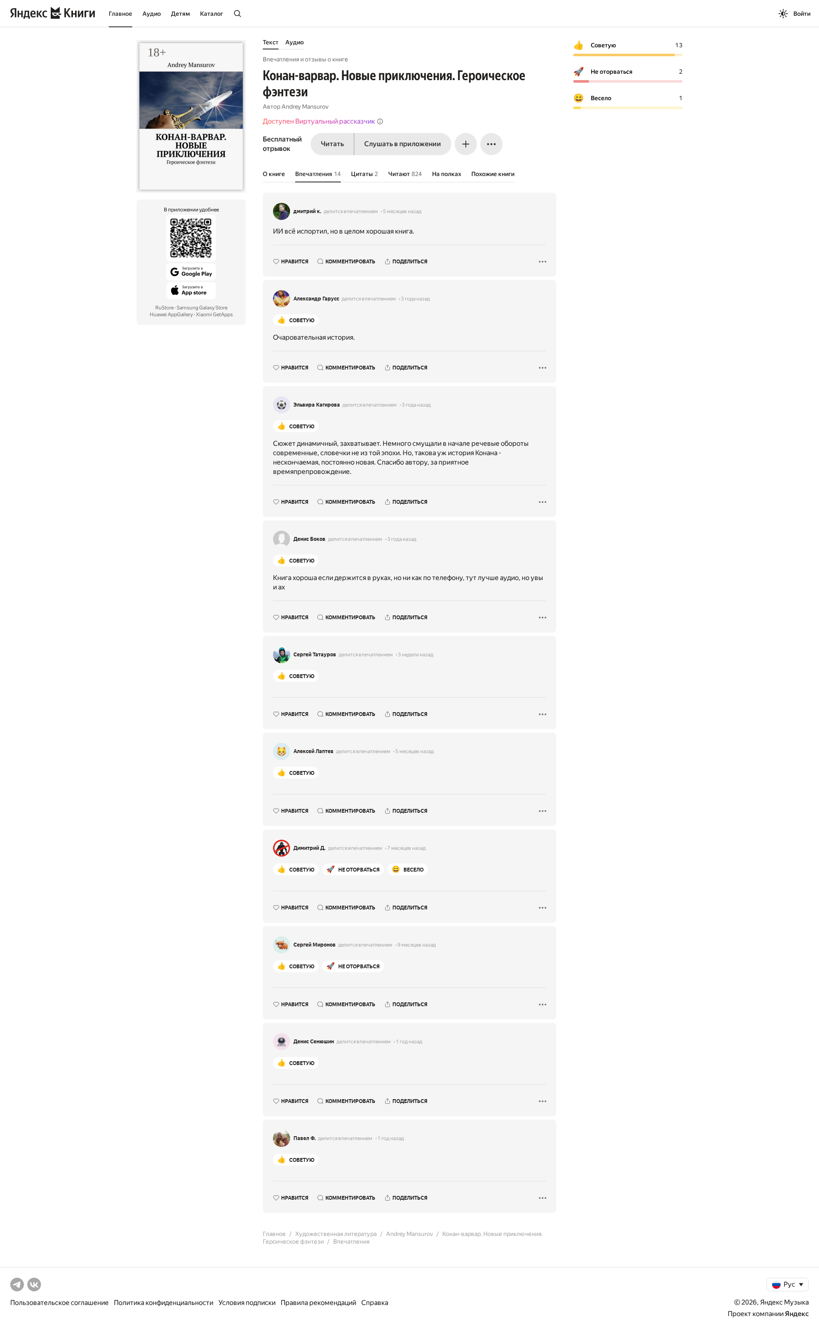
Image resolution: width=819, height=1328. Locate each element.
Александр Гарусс (316, 299)
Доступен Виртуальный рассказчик (319, 121)
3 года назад (415, 299)
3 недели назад (415, 655)
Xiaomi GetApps (214, 315)
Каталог (211, 13)
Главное (120, 13)
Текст (271, 42)
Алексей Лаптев (313, 751)
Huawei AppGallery (171, 315)
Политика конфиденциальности (163, 1303)
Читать (332, 144)
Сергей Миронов (314, 945)
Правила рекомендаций (318, 1303)
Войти (801, 13)
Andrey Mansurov (305, 106)
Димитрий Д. (309, 848)
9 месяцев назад (417, 945)
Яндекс (797, 1314)
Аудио (151, 13)
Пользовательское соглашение (59, 1303)
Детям (180, 13)
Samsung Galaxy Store (202, 308)
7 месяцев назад (406, 848)
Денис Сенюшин (313, 1042)
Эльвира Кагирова (316, 405)
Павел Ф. (304, 1138)
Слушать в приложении (402, 144)
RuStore (164, 308)
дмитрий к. (307, 211)
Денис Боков (309, 539)
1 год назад (409, 1042)
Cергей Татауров (314, 655)
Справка (374, 1303)
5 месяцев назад (402, 211)
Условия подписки (247, 1303)
